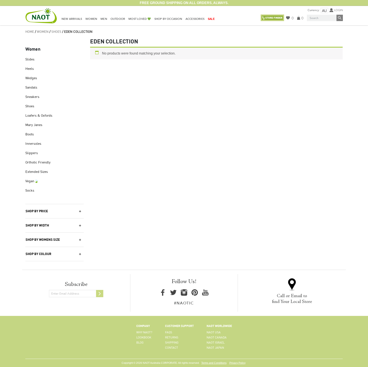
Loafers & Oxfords (38, 116)
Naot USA (214, 332)
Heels (29, 69)
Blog (140, 342)
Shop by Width (37, 225)
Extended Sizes (36, 172)
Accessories (194, 19)
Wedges (31, 78)
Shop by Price (37, 211)
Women (91, 19)
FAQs (168, 332)
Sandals (31, 87)
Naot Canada (217, 337)
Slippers (31, 153)
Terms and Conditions (214, 362)
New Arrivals (72, 19)
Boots (29, 134)
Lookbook (143, 337)
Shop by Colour (38, 254)
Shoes (56, 31)
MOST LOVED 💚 (139, 19)
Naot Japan (215, 347)
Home (29, 31)
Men (104, 19)
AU (324, 11)
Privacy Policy (237, 362)
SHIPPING (171, 342)
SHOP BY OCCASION (168, 19)
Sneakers (32, 97)
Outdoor (118, 19)
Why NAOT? (144, 332)
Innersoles (33, 144)
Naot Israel (216, 342)
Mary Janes (33, 125)
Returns (171, 337)
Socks (29, 190)
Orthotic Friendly (37, 162)
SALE (211, 19)
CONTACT (171, 347)
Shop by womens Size (43, 239)
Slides (29, 59)
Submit (99, 293)
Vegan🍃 (32, 181)
